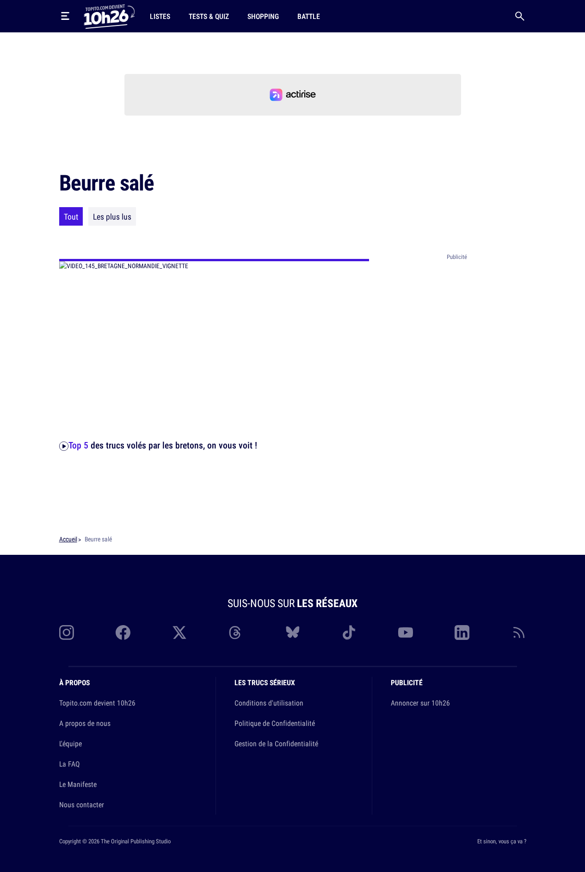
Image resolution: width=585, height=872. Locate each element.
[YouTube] (405, 632)
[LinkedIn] (462, 632)
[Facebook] (123, 632)
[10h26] (109, 15)
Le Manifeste (78, 784)
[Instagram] (66, 632)
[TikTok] (349, 632)
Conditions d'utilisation (268, 703)
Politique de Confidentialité (274, 723)
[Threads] (235, 632)
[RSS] (518, 632)
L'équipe (70, 743)
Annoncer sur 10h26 (420, 703)
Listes (160, 16)
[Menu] (65, 16)
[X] (179, 632)
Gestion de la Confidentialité (276, 743)
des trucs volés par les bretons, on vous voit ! (162, 445)
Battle (308, 16)
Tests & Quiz (209, 16)
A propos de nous (85, 723)
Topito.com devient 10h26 (97, 703)
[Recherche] (519, 16)
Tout (71, 216)
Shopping (263, 16)
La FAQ (69, 764)
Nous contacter (81, 804)
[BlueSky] (292, 632)
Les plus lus (112, 216)
